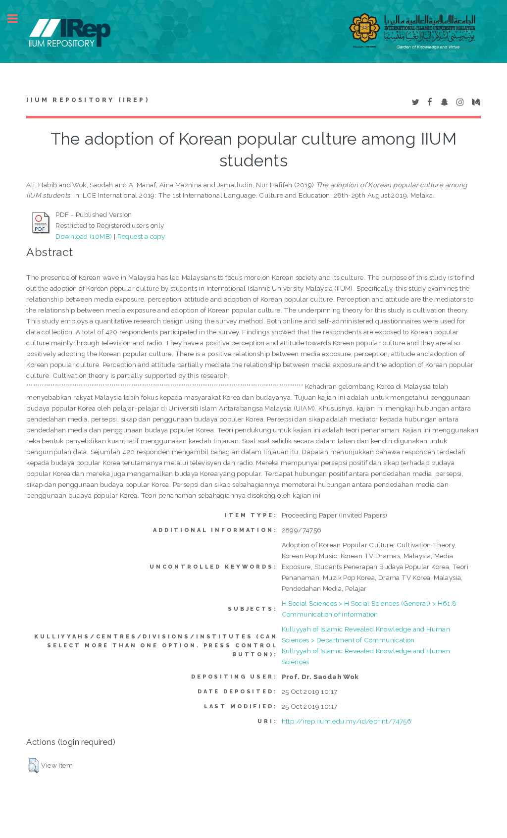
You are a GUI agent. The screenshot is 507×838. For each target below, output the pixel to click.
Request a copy (141, 236)
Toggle (18, 18)
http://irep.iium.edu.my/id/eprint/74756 (347, 721)
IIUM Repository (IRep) (87, 100)
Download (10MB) (83, 236)
